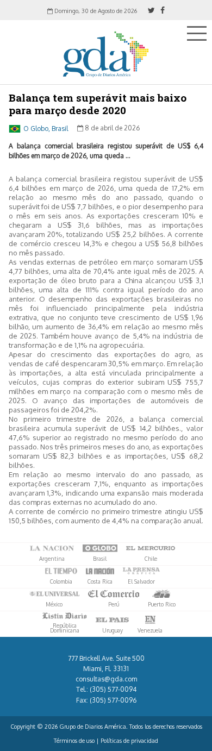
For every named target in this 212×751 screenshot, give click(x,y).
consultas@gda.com (106, 679)
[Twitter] (151, 10)
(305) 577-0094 (113, 689)
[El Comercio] (113, 594)
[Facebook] (162, 10)
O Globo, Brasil (45, 128)
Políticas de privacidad (129, 740)
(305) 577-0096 (113, 700)
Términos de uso (74, 740)
